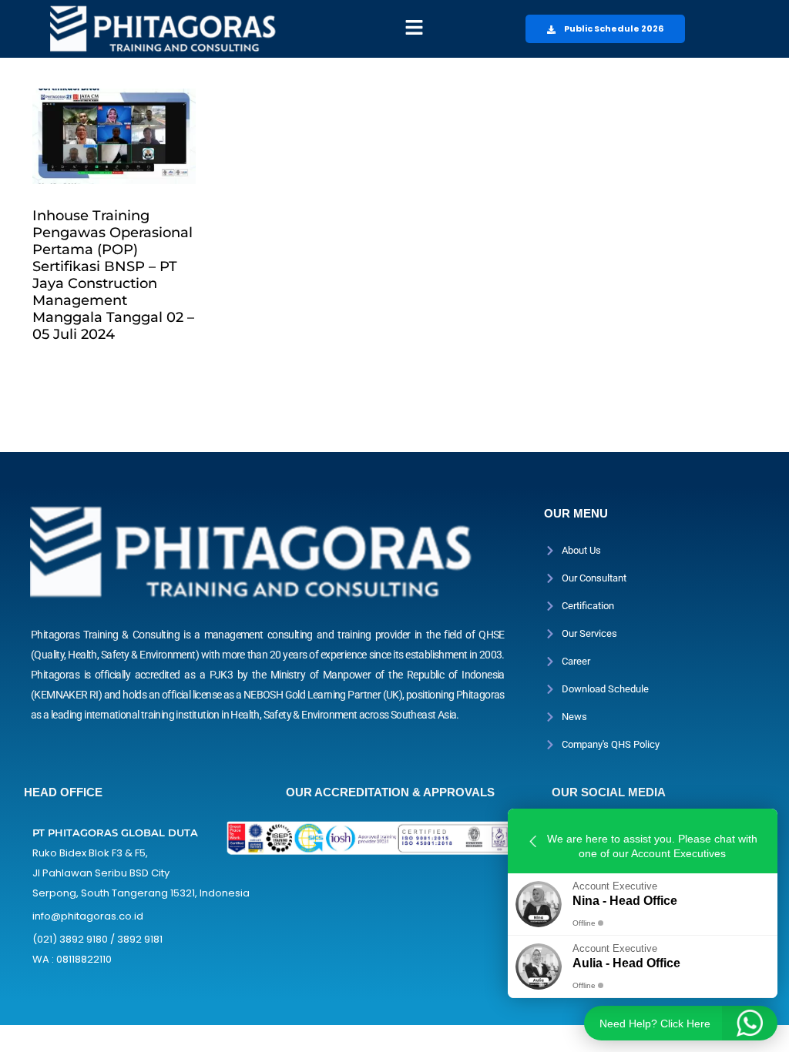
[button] (413, 28)
